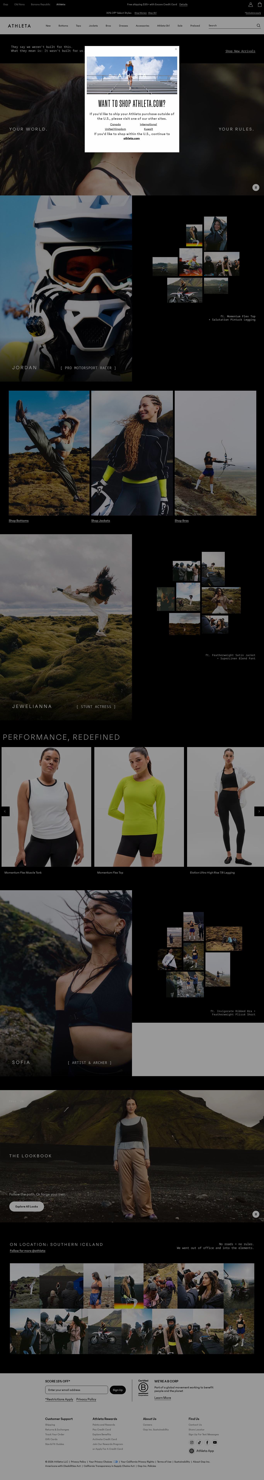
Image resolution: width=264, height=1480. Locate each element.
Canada (115, 124)
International (148, 124)
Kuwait (148, 129)
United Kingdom (115, 129)
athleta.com (131, 138)
